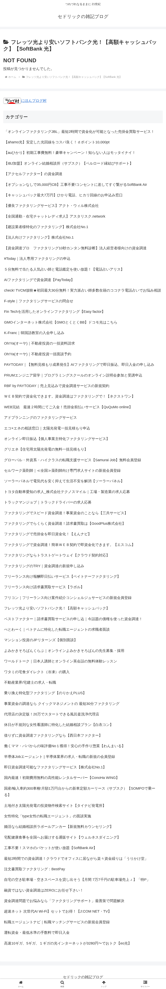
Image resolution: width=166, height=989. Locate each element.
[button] (153, 694)
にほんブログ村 (34, 101)
